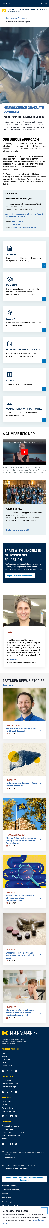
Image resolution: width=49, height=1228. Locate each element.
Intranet (5, 1139)
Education (6, 1122)
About (4, 1053)
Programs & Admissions (10, 1126)
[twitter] (11, 1071)
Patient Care (7, 1076)
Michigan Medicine (10, 1049)
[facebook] (3, 1071)
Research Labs (7, 1105)
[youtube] (16, 1071)
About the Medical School (11, 1135)
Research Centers (8, 1108)
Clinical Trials (6, 1102)
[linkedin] (11, 1116)
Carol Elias (13, 659)
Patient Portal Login (9, 1087)
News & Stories (7, 1066)
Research (6, 1097)
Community (6, 1059)
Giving (4, 1062)
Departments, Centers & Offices (13, 1132)
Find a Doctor (6, 1080)
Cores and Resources (9, 1111)
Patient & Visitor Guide (10, 1084)
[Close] (44, 1210)
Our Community (7, 1129)
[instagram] (7, 1071)
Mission (4, 1056)
